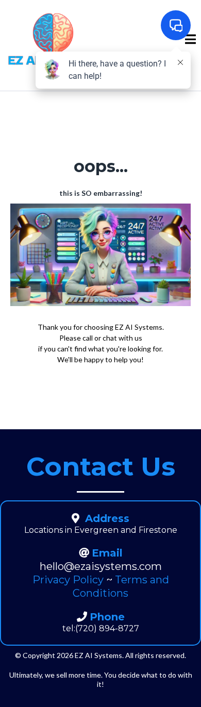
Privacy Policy (68, 580)
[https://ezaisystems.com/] (53, 39)
